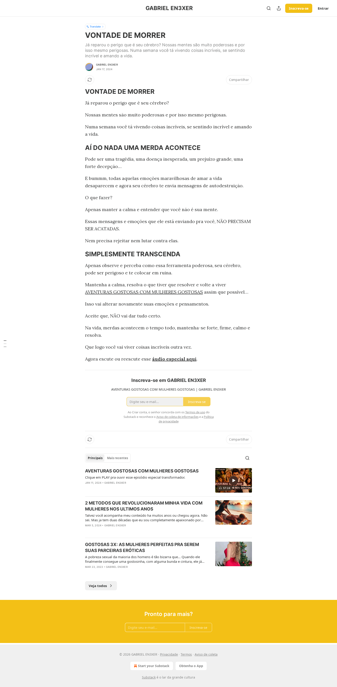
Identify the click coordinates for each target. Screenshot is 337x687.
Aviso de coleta (206, 654)
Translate (95, 26)
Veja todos (98, 585)
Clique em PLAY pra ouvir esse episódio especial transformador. (135, 477)
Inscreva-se (299, 8)
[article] (168, 480)
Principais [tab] (95, 458)
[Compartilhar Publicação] (278, 8)
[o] (233, 480)
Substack (149, 677)
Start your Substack (153, 666)
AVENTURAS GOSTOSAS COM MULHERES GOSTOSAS (144, 292)
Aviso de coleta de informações (177, 417)
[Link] (78, 91)
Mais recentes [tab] (117, 458)
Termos (186, 654)
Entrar (323, 8)
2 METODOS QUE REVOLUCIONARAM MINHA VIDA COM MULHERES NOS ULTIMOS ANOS (143, 506)
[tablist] (108, 458)
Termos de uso (195, 412)
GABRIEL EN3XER (107, 64)
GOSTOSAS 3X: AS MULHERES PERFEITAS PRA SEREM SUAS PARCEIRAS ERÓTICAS (142, 547)
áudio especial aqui (174, 359)
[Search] (268, 8)
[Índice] (5, 344)
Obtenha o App (191, 666)
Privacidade (169, 654)
